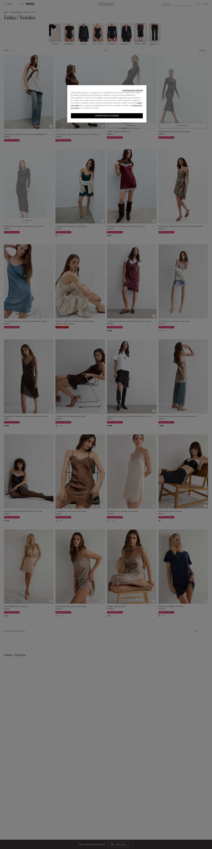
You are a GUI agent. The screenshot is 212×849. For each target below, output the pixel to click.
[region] (107, 104)
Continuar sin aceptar (132, 90)
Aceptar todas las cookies (107, 116)
